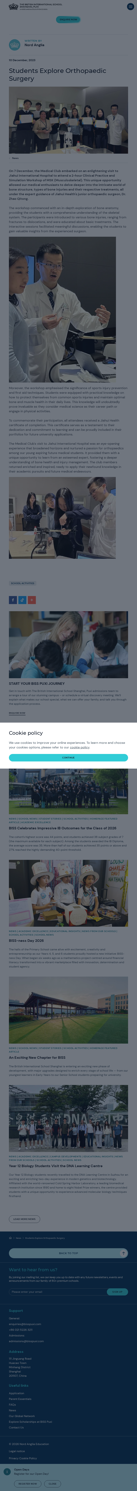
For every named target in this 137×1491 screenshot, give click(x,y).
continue (68, 757)
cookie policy (79, 747)
